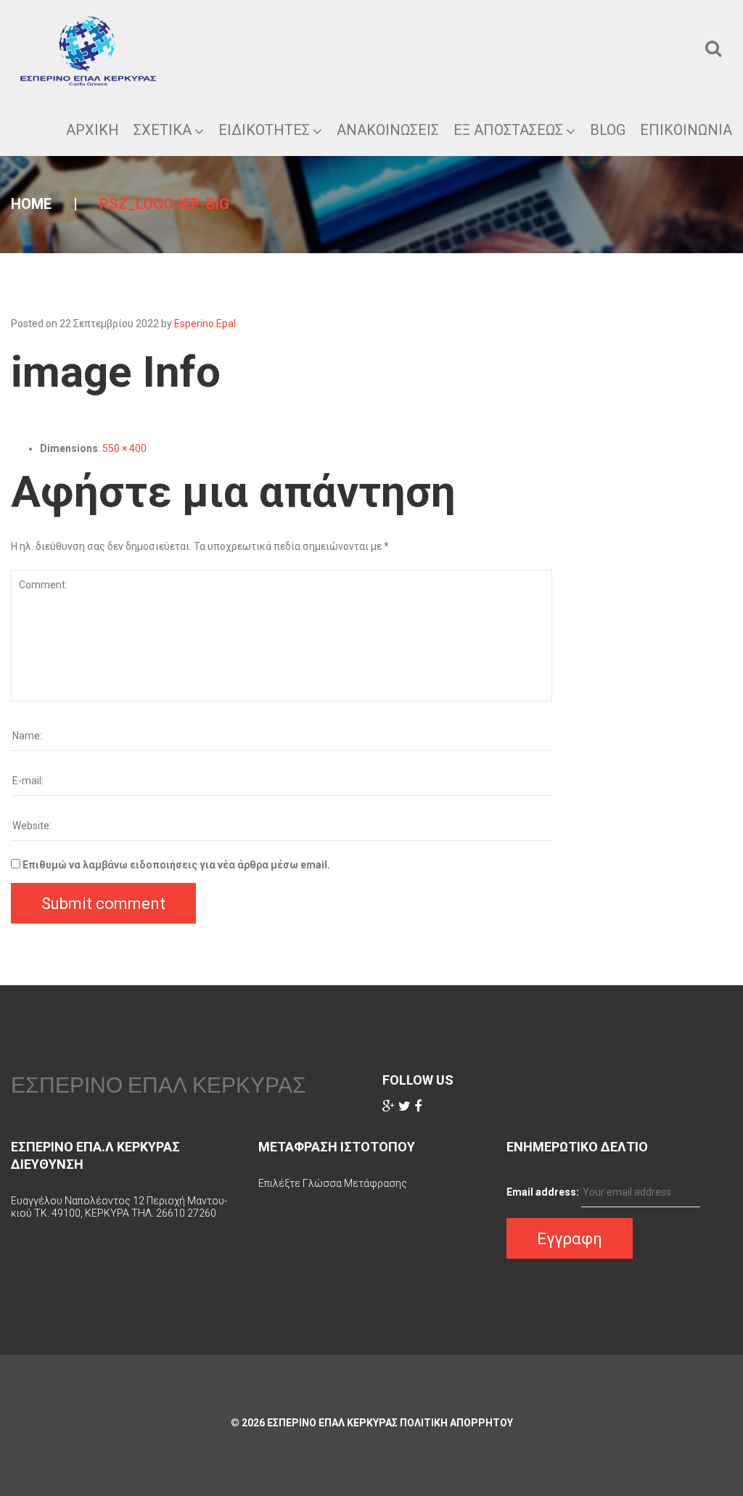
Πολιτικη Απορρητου (456, 1423)
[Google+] (388, 1106)
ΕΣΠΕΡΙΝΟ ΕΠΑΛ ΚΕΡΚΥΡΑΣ (158, 1084)
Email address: (542, 1192)
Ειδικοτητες (264, 130)
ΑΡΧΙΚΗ (92, 130)
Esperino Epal (205, 323)
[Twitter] (404, 1106)
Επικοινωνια (686, 130)
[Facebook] (418, 1106)
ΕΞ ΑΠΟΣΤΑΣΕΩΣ (508, 130)
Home (31, 204)
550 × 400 (124, 448)
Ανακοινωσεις (388, 130)
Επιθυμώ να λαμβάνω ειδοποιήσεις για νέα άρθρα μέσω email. (176, 865)
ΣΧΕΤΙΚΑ (163, 130)
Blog (607, 130)
